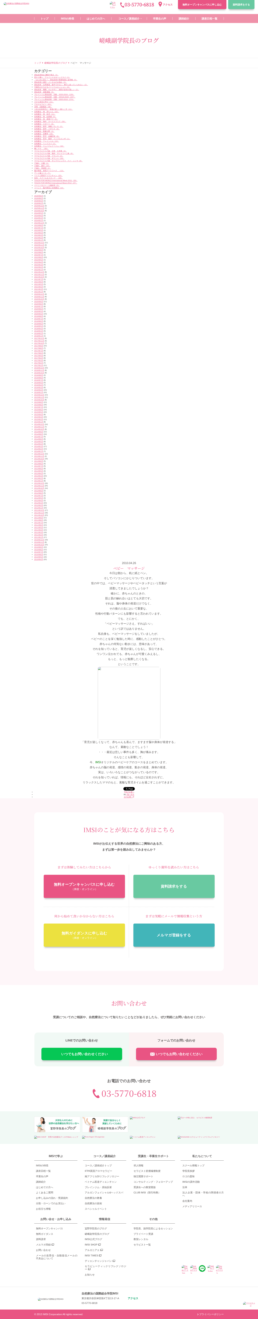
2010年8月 (38, 550)
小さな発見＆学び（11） (44, 102)
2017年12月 (39, 338)
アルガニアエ (92, 1250)
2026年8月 (38, 196)
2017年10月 (39, 343)
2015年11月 (39, 397)
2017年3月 (38, 360)
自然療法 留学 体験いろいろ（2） (48, 126)
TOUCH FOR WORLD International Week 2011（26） (56, 180)
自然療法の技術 (93, 1203)
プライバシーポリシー (211, 1314)
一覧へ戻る (129, 794)
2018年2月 (38, 333)
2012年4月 (38, 500)
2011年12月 (39, 510)
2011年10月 (39, 515)
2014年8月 (38, 434)
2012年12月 (39, 483)
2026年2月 (38, 203)
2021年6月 (38, 282)
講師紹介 (41, 1181)
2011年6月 (38, 525)
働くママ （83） (41, 148)
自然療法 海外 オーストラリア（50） (50, 121)
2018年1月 (38, 336)
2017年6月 (38, 353)
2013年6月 (38, 468)
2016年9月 (38, 375)
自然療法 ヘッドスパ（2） (45, 144)
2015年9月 (38, 402)
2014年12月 (39, 424)
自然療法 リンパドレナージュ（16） (49, 146)
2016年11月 (39, 370)
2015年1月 (38, 422)
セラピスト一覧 (142, 1244)
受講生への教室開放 (145, 1187)
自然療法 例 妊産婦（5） (45, 117)
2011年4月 (38, 530)
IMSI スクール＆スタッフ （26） (48, 178)
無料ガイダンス (44, 1234)
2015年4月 (38, 414)
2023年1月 (38, 240)
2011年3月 (38, 532)
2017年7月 (38, 351)
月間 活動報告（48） (43, 107)
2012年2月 (38, 505)
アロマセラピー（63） (43, 104)
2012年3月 (38, 503)
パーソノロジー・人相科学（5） (47, 185)
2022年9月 (38, 250)
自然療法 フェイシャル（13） (46, 141)
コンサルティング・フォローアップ (153, 1181)
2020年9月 (38, 301)
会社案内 (187, 1201)
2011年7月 (38, 523)
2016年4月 (38, 385)
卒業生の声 (42, 1176)
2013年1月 (38, 481)
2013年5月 (38, 471)
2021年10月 (39, 277)
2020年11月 (39, 297)
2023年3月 (38, 235)
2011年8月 (38, 520)
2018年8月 (38, 324)
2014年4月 (38, 444)
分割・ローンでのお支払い (50, 1203)
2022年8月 (38, 252)
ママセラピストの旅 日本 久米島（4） (50, 151)
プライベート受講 (143, 1234)
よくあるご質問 (44, 1192)
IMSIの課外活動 (191, 1181)
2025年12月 (39, 206)
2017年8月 (38, 348)
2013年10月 (39, 459)
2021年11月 (39, 274)
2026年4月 (38, 201)
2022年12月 (39, 243)
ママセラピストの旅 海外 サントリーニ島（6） (54, 153)
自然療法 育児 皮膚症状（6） (47, 136)
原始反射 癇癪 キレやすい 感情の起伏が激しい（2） (56, 90)
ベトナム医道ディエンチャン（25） (48, 175)
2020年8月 (38, 304)
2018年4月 (38, 328)
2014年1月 (38, 451)
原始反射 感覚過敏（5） (44, 92)
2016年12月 (39, 368)
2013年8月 (38, 464)
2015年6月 (38, 410)
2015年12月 (39, 395)
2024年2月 (38, 220)
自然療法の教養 (93, 1198)
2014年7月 (38, 437)
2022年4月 (38, 262)
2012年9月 (38, 491)
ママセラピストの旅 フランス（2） (48, 156)
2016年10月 (39, 373)
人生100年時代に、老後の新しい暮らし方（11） (53, 109)
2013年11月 (39, 456)
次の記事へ (128, 797)
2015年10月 (39, 400)
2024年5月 (38, 213)
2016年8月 (38, 378)
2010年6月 (38, 554)
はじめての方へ (44, 1187)
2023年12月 (39, 223)
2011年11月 (39, 513)
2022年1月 (38, 270)
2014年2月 (38, 449)
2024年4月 (38, 215)
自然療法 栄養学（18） (44, 134)
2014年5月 (38, 441)
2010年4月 (38, 559)
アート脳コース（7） (42, 173)
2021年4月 (38, 287)
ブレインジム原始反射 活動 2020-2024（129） (54, 94)
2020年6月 (38, 309)
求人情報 (138, 1165)
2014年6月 (38, 439)
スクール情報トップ (193, 1165)
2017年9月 (38, 346)
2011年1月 (38, 537)
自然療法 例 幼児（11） (45, 114)
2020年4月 (38, 314)
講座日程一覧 (43, 1171)
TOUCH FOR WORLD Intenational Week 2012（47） (55, 183)
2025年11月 (39, 208)
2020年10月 (39, 299)
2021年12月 (39, 272)
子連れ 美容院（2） (42, 168)
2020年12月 (39, 294)
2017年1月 (38, 365)
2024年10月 (39, 211)
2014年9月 (38, 432)
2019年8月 (38, 316)
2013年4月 (38, 473)
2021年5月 (38, 284)
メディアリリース (192, 1206)
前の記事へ (129, 792)
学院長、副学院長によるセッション (153, 1228)
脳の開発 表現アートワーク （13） (49, 171)
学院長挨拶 (188, 1171)
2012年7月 (38, 496)
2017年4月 (38, 358)
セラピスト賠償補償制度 (147, 1171)
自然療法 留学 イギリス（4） (47, 129)
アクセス (168, 4)
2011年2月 (38, 535)
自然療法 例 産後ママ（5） (46, 119)
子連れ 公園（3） (41, 163)
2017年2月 (38, 363)
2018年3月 (38, 331)
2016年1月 (38, 392)
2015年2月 (38, 419)
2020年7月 (38, 306)
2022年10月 (39, 247)
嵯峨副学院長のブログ (97, 1234)
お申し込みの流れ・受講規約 (52, 1198)
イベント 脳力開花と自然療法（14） (49, 188)
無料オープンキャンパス (202, 4)
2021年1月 (38, 292)
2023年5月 (38, 230)
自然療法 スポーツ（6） (44, 124)
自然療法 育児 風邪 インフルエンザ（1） (52, 139)
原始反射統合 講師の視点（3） (46, 75)
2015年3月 (38, 417)
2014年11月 (39, 427)
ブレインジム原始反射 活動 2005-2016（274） (54, 99)
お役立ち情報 (43, 1208)
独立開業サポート (143, 1176)
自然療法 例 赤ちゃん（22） (46, 112)
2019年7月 (38, 319)
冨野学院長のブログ (96, 1228)
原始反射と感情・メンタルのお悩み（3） (50, 82)
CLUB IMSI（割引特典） (147, 1192)
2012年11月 (39, 486)
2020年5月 (38, 311)
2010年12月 (39, 540)
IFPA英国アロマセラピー (98, 1171)
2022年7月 (38, 255)
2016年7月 (38, 380)
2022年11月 (39, 245)
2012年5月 (38, 498)
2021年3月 (38, 289)
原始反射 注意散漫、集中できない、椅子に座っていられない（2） (61, 85)
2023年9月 (38, 225)
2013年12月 (39, 454)
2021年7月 (38, 279)
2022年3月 (38, 265)
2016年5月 (38, 383)
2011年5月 (38, 527)
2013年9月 (38, 461)
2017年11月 (39, 341)
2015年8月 (38, 405)
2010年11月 (39, 542)
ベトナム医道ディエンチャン (101, 1181)
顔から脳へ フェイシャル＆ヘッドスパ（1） (52, 77)
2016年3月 (38, 387)
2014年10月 (39, 429)
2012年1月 (38, 508)
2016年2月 (38, 390)
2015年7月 (38, 407)
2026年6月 (38, 198)
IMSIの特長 (42, 1165)
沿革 (184, 1187)
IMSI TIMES (91, 1255)
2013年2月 (38, 478)
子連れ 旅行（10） (42, 166)
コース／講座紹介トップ (98, 1165)
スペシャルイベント (96, 1208)
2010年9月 (38, 547)
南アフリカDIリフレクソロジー (102, 1176)
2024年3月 (38, 218)
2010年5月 (38, 557)
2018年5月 (38, 326)
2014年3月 (38, 446)
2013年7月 (38, 466)
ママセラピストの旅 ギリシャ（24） (49, 158)
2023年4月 (38, 233)
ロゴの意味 (188, 1176)
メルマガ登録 (43, 1244)
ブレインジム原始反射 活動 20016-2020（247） (54, 97)
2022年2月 (38, 267)
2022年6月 (38, 257)
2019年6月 (38, 321)
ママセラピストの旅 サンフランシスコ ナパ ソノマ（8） (58, 161)
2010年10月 (39, 545)
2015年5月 (38, 412)
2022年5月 (38, 260)
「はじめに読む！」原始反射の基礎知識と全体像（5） (55, 80)
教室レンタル (141, 1239)
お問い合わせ (43, 1250)
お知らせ (90, 1274)
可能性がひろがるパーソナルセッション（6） (52, 87)
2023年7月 (38, 228)
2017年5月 (38, 356)
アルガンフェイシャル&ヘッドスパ (104, 1192)
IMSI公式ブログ (93, 1239)
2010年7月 (38, 552)
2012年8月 (38, 493)
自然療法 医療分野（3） (44, 131)
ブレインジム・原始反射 (98, 1187)
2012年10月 (39, 488)
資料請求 (241, 4)
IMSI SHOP (91, 1244)
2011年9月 (38, 518)
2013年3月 (38, 476)
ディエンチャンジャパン (98, 1261)
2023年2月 (38, 238)
